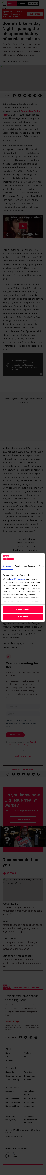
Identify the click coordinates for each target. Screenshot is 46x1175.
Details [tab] (17, 566)
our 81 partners (17, 579)
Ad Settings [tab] (29, 566)
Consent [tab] (7, 566)
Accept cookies (23, 609)
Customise (23, 616)
